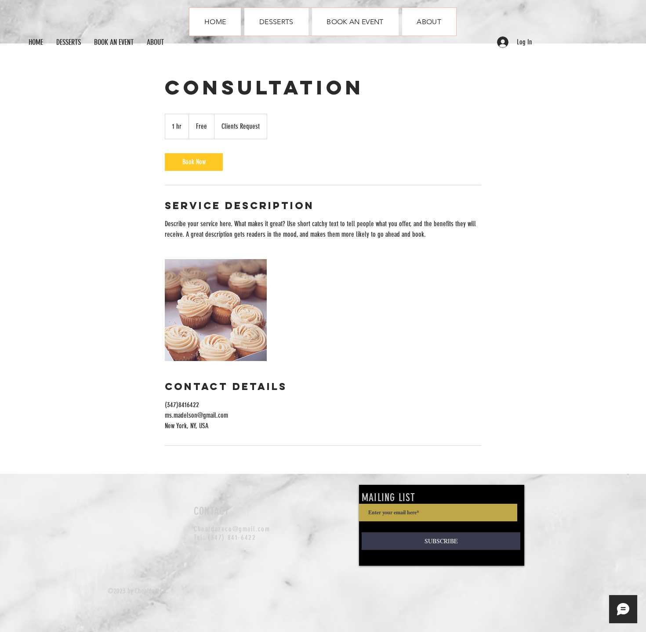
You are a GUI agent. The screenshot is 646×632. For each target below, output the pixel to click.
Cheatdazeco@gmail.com (232, 529)
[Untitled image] (216, 310)
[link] (194, 162)
